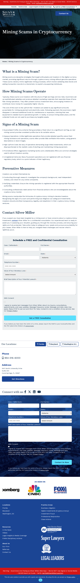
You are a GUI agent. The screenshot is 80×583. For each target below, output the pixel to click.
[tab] (40, 344)
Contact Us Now (62, 462)
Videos (4, 533)
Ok (40, 580)
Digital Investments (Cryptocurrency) (55, 511)
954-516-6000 (12, 358)
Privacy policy (71, 577)
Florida (5, 508)
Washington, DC (8, 514)
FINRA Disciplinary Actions (12, 538)
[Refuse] (78, 579)
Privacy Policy (12, 311)
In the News (6, 530)
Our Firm (5, 546)
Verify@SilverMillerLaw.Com (44, 3)
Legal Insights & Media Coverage (40, 7)
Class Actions (46, 519)
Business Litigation (48, 508)
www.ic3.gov (29, 326)
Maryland (5, 511)
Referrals (5, 549)
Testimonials (22, 7)
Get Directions (18, 379)
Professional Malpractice (50, 516)
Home (4, 61)
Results (13, 7)
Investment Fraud (48, 514)
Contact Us (63, 13)
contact (15, 220)
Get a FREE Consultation (40, 318)
